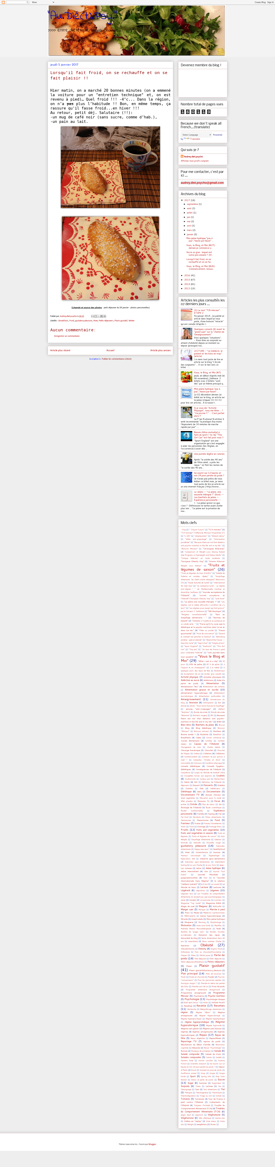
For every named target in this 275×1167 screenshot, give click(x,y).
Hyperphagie (214, 855)
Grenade (197, 842)
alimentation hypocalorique (194, 692)
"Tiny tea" (193, 649)
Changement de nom (191, 747)
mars (189, 230)
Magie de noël (187, 906)
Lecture (204, 887)
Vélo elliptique (205, 1118)
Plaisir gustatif (121, 321)
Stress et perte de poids (202, 1079)
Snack (193, 1070)
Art (219, 702)
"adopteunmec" (200, 536)
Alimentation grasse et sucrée (201, 689)
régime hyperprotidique (197, 1022)
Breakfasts (63, 321)
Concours (198, 763)
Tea (219, 1086)
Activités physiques (212, 677)
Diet (202, 788)
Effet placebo (187, 801)
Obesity (202, 948)
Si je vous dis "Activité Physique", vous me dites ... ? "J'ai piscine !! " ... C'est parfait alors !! (209, 411)
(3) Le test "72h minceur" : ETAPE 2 (207, 311)
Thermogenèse (202, 1092)
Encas (217, 801)
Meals (196, 912)
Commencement (190, 756)
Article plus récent (60, 350)
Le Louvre (215, 884)
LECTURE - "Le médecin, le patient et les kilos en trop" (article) (208, 353)
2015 (187, 279)
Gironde (184, 842)
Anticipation (208, 702)
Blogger (152, 1144)
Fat (220, 813)
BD (212, 715)
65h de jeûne (195, 664)
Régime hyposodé (214, 1025)
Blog (187, 728)
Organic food (216, 949)
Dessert (196, 785)
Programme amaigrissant (193, 992)
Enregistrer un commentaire (67, 336)
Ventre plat (220, 1118)
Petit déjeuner (200, 958)
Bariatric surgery (200, 715)
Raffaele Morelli (218, 1002)
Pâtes (193, 955)
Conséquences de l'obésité (208, 769)
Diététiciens (215, 788)
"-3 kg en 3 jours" (196, 529)
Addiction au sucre (190, 680)
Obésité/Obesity (187, 949)
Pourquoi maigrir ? (189, 983)
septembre (193, 204)
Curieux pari (205, 779)
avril (189, 225)
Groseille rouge (213, 842)
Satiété (219, 1057)
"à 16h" (187, 536)
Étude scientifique (213, 807)
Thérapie (188, 1092)
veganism (199, 1115)
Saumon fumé (187, 1060)
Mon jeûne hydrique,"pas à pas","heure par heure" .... (200, 239)
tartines (209, 1086)
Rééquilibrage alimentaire (211, 1009)
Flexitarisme (186, 820)
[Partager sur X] (98, 316)
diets (199, 791)
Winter (132, 321)
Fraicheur (185, 823)
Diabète (221, 785)
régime (184, 1012)
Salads (209, 1057)
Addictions (208, 680)
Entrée (193, 804)
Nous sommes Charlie (211, 941)
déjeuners (185, 785)
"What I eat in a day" (208, 661)
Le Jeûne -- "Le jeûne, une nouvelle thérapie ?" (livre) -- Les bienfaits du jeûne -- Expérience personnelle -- (209, 495)
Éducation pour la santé (210, 798)
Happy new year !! (201, 849)
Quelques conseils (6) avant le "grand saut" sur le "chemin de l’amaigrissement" (209, 332)
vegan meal (186, 1115)
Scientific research (198, 1063)
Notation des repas (209, 934)
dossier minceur (213, 794)
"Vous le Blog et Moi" (203, 658)
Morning (202, 922)
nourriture (193, 941)
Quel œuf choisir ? (192, 1002)
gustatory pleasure (83, 321)
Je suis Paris (210, 865)
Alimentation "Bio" (189, 686)
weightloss (202, 1124)
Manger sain (187, 909)
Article (183, 706)
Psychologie (191, 999)
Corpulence (185, 772)
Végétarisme (187, 1117)
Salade (217, 1050)
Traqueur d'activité (202, 1105)
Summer (203, 1083)
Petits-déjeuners (106, 321)
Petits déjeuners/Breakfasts (192, 962)
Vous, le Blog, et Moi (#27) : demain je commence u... (201, 246)
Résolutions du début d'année (195, 1044)
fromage (201, 826)
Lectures (217, 887)
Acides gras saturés (213, 674)
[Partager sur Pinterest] (104, 316)
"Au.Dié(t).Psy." (82, 16)
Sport (193, 1076)
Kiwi (205, 878)
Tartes (198, 1086)
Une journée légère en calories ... (209, 455)
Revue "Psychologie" (213, 1048)
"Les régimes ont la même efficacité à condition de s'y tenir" (203, 605)
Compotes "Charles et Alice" (206, 760)
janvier (190, 234)
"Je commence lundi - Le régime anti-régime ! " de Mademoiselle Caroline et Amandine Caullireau (203, 589)
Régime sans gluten (190, 1028)
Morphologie (215, 922)
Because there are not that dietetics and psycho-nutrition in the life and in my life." (203, 718)
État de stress (208, 804)
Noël (218, 928)
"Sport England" (191, 646)
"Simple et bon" (218, 643)
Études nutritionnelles (192, 810)
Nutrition (185, 945)
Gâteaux (217, 839)
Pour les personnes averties (209, 980)
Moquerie (188, 922)
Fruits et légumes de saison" (204, 836)
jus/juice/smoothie (189, 877)
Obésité (206, 944)
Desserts (208, 785)
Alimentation (212, 683)
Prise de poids (218, 986)
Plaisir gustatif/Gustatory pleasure (205, 970)
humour (217, 852)
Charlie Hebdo (213, 747)
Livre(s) (192, 899)
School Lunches (205, 1060)
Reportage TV (189, 1041)
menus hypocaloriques (210, 915)
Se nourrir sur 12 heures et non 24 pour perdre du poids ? (209, 474)
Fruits (184, 829)
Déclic (187, 782)
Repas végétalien (197, 1038)
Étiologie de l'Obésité (191, 807)
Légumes (214, 890)
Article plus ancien (160, 350)
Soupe (212, 1073)
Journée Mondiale (208, 874)
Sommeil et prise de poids (211, 1070)
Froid (71, 321)
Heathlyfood (219, 849)
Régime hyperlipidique (215, 1018)
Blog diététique (203, 728)
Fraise (197, 823)
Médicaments (190, 916)
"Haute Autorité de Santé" (198, 582)
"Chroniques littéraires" (214, 548)
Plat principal (189, 973)
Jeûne (198, 868)
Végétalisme (214, 1114)
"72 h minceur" (215, 529)
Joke (206, 871)
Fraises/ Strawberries (213, 823)
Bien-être (186, 724)
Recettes (219, 1005)
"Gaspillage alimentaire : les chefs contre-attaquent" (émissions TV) (203, 579)
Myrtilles (218, 925)
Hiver (95, 321)
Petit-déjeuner (215, 958)
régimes (184, 1031)
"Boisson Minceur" (189, 548)
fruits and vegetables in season (197, 833)
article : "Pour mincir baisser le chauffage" (207, 706)
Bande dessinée (200, 712)
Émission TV (203, 801)
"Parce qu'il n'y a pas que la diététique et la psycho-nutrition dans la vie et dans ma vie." (203, 627)
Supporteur (216, 1083)
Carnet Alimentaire (190, 740)
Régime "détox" (203, 1012)
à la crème (214, 667)
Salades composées (191, 1057)
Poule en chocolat (196, 977)
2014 (187, 284)
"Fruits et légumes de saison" (203, 567)
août (189, 208)
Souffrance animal (188, 1073)
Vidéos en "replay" (193, 1121)
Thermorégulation (188, 1096)
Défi (195, 782)
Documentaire (213, 791)
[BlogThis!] (95, 316)
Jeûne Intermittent (190, 871)
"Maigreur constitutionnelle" (194, 614)
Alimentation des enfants (214, 686)
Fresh (183, 826)
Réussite (196, 1047)
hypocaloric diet (188, 858)
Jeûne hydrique (213, 868)
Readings (188, 1005)
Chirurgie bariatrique (190, 750)
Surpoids (185, 1086)
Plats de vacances (213, 973)
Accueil (110, 350)
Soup (203, 1073)
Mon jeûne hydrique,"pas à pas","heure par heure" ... (207, 390)
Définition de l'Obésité (211, 782)
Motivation (186, 925)
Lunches (218, 900)
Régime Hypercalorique (209, 1015)
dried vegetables (188, 798)
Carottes (208, 741)
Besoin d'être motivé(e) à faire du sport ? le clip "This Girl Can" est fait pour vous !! (208, 435)
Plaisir (189, 966)
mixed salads (197, 919)
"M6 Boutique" (215, 611)
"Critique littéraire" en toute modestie (200, 558)
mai (189, 221)
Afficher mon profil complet (195, 160)
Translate (195, 138)
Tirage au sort (206, 1096)
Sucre (221, 1079)
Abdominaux (219, 670)
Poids (183, 977)
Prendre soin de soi (200, 986)
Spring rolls (206, 1076)
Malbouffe (217, 906)
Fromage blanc (215, 826)
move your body (203, 925)
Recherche (191, 1009)
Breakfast (217, 734)
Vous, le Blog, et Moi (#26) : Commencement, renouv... (201, 267)
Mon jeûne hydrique (215, 919)
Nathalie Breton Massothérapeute (196, 928)
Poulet (211, 976)
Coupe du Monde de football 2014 (209, 772)
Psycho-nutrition (216, 995)
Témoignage (186, 1089)
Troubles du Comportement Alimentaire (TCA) (203, 1110)
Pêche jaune (205, 955)
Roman (184, 1050)
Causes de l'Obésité (206, 743)
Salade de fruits (213, 1054)
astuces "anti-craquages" (198, 708)
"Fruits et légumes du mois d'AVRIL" (196, 573)
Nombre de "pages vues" (192, 932)
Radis (205, 1002)
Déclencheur (219, 779)
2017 (187, 200)
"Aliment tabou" (218, 536)
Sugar (190, 1083)
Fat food (184, 817)
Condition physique (213, 763)
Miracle (184, 919)
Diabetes (189, 788)
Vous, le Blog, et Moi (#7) (207, 372)
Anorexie (193, 702)
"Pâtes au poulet (206, 630)
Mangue (201, 909)
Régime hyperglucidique (191, 1018)
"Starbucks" (207, 646)
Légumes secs (187, 893)
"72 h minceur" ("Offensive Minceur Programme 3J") (203, 533)
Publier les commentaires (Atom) (116, 359)
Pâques (184, 955)
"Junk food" (220, 598)
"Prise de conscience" (205, 633)
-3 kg (183, 529)
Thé (223, 1089)
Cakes (198, 737)
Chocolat (208, 750)
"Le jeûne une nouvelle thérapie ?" (200, 601)
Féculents (197, 817)
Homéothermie (202, 852)
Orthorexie (185, 952)
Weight (190, 1124)
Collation (207, 753)
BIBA (219, 721)
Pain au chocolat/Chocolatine (208, 952)
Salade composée (190, 1054)
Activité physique (189, 677)
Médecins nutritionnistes (214, 912)
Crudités (220, 775)
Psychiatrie (199, 995)
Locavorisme (205, 900)
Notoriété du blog (189, 938)
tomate (219, 1096)
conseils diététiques (190, 766)
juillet (190, 212)
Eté (220, 804)
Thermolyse (217, 1092)
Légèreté (185, 890)
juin (189, 217)
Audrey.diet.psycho (193, 156)
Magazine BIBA (213, 903)
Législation (200, 890)
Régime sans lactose (212, 1028)
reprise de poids (211, 1041)
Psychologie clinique (215, 999)
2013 (187, 288)
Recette (201, 1005)
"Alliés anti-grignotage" (196, 539)
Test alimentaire (210, 1089)
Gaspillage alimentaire (200, 839)
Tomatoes (199, 1098)
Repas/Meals (215, 1038)
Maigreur (203, 906)
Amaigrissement (191, 699)
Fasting (211, 813)
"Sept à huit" (202, 643)
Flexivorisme (202, 820)
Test (197, 1089)
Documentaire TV (190, 794)
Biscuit (222, 725)
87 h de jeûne (213, 664)
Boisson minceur (201, 731)
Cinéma (197, 753)
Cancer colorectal (213, 737)
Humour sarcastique (190, 855)
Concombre (185, 763)
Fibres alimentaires (213, 817)
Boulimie (204, 734)
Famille (200, 813)
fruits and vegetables (207, 829)
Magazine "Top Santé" (191, 903)
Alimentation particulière (210, 696)
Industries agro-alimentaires (197, 862)
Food (217, 820)
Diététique (186, 791)
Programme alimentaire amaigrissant (203, 989)
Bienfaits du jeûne (205, 724)
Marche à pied (217, 909)
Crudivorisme (190, 779)
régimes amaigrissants (202, 1031)
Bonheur (217, 731)
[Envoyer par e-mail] (92, 316)
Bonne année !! (188, 734)
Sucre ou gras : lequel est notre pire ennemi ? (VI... (199, 253)
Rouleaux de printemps (201, 1051)
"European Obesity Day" (192, 561)
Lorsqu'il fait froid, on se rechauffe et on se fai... (199, 260)
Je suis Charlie (196, 865)
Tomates (185, 1098)
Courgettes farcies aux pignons (198, 776)
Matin (187, 912)
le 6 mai (204, 884)
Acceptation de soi (192, 674)
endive (183, 804)
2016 (187, 275)
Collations (220, 753)
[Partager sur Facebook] (101, 316)
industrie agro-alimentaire (212, 858)
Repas (203, 1035)
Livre (183, 899)
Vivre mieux (211, 1121)
